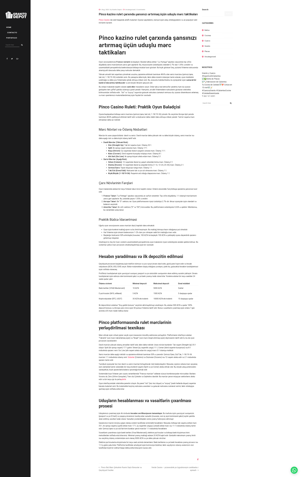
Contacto (12, 32)
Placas (207, 51)
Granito (207, 46)
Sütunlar (131, 357)
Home (8, 27)
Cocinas (208, 35)
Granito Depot (117, 9)
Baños (207, 30)
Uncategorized (130, 9)
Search (205, 9)
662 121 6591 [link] (209, 96)
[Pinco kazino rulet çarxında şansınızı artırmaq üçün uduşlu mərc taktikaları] (197, 459)
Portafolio (11, 38)
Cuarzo (207, 41)
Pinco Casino (104, 20)
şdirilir (123, 379)
